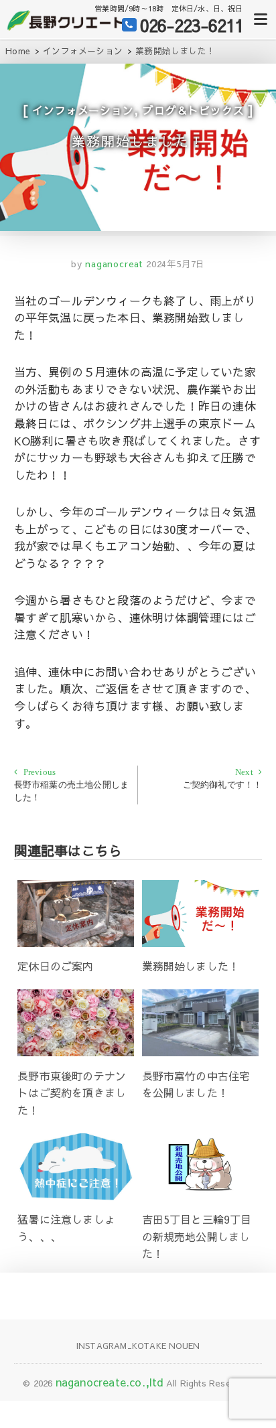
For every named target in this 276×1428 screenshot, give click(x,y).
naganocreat (112, 264)
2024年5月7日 (175, 264)
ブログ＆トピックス (193, 109)
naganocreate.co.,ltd (109, 1381)
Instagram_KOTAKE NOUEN (138, 1345)
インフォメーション (82, 109)
